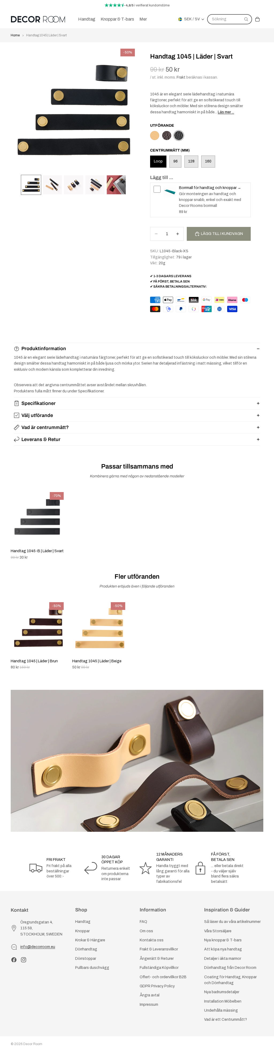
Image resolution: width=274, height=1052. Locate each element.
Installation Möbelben (222, 1001)
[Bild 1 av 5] (31, 185)
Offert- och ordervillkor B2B (163, 977)
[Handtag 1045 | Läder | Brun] (166, 135)
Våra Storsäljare (217, 931)
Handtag (82, 922)
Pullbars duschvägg (92, 968)
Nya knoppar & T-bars (223, 940)
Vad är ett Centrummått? (225, 1020)
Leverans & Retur (40, 439)
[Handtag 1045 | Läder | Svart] (178, 135)
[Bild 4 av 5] (95, 185)
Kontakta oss (151, 940)
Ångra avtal (149, 995)
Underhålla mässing (221, 1010)
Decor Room (32, 1044)
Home (15, 35)
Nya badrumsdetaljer (221, 992)
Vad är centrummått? (45, 427)
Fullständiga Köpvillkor (159, 968)
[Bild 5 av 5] (116, 185)
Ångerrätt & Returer (157, 959)
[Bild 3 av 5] (73, 185)
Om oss (146, 931)
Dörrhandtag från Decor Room (230, 968)
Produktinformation (43, 348)
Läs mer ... (226, 112)
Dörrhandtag (86, 949)
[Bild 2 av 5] (52, 185)
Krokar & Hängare (90, 940)
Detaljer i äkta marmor (222, 959)
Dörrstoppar (85, 959)
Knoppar (82, 931)
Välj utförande (37, 415)
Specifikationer (38, 403)
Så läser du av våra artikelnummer (232, 922)
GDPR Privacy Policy (157, 986)
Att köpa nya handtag (223, 949)
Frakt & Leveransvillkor (159, 949)
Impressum (149, 1005)
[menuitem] (143, 19)
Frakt (181, 77)
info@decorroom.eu (37, 947)
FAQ (143, 922)
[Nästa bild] (257, 635)
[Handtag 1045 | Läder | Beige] (154, 135)
